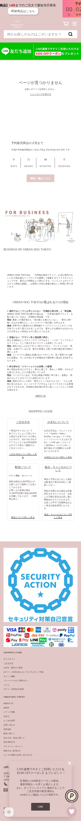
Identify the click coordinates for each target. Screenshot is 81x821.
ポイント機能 (9, 676)
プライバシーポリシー (13, 746)
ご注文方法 (8, 663)
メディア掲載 (9, 712)
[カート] (66, 24)
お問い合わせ (9, 725)
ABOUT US (40, 395)
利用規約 (7, 729)
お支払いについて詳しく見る (58, 457)
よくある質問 (9, 720)
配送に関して (9, 733)
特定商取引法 (9, 742)
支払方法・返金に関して (14, 738)
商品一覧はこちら (40, 178)
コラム (6, 685)
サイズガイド (9, 659)
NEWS (6, 708)
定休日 (6, 716)
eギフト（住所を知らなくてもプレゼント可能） (24, 672)
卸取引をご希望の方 (12, 751)
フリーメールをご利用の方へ (16, 680)
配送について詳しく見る (23, 517)
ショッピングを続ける (40, 94)
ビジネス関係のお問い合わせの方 (18, 755)
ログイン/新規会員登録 (14, 689)
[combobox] (40, 34)
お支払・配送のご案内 (13, 667)
